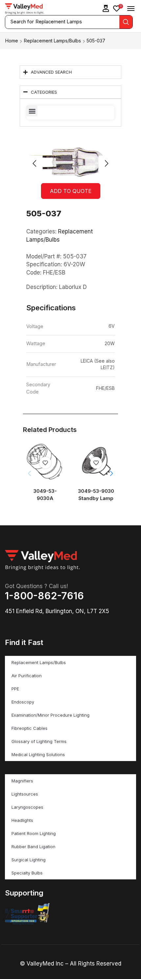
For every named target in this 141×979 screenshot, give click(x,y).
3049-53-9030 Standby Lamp (96, 494)
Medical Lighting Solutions (38, 754)
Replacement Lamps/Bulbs (52, 40)
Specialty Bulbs (27, 872)
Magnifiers (22, 780)
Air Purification (26, 675)
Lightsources (24, 794)
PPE (15, 688)
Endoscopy (22, 701)
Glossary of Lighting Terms (39, 741)
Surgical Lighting (28, 859)
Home (11, 40)
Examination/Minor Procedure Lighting (50, 715)
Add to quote (70, 191)
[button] (106, 8)
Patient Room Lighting (33, 833)
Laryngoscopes (27, 807)
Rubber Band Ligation (33, 846)
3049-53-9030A (45, 494)
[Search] (125, 22)
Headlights (22, 820)
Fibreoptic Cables (29, 728)
